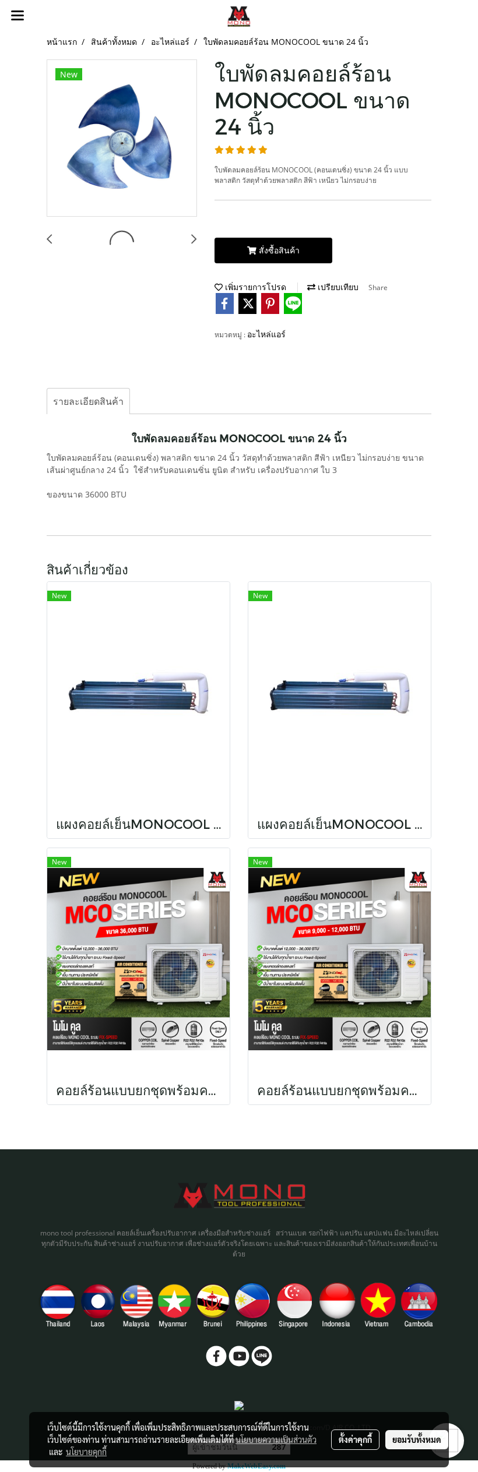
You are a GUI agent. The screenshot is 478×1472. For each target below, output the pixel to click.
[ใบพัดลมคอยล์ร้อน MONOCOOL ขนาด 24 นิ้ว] (121, 138)
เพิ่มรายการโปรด (254, 286)
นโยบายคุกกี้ (86, 1451)
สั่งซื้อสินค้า (278, 250)
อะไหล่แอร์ (266, 334)
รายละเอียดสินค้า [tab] (88, 401)
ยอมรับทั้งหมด (416, 1439)
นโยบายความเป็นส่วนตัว (276, 1439)
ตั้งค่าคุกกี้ (355, 1439)
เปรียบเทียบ (336, 286)
